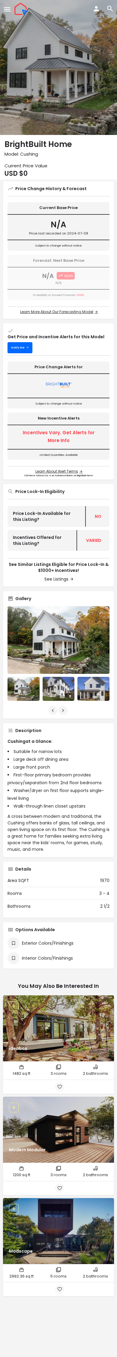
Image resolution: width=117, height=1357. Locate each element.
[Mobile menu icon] (7, 9)
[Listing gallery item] (24, 689)
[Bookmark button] (59, 1087)
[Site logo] (21, 9)
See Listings (56, 579)
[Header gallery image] (58, 67)
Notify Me (18, 347)
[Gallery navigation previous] (53, 710)
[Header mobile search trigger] (110, 9)
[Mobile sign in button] (96, 9)
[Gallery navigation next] (63, 710)
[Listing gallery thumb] (59, 640)
